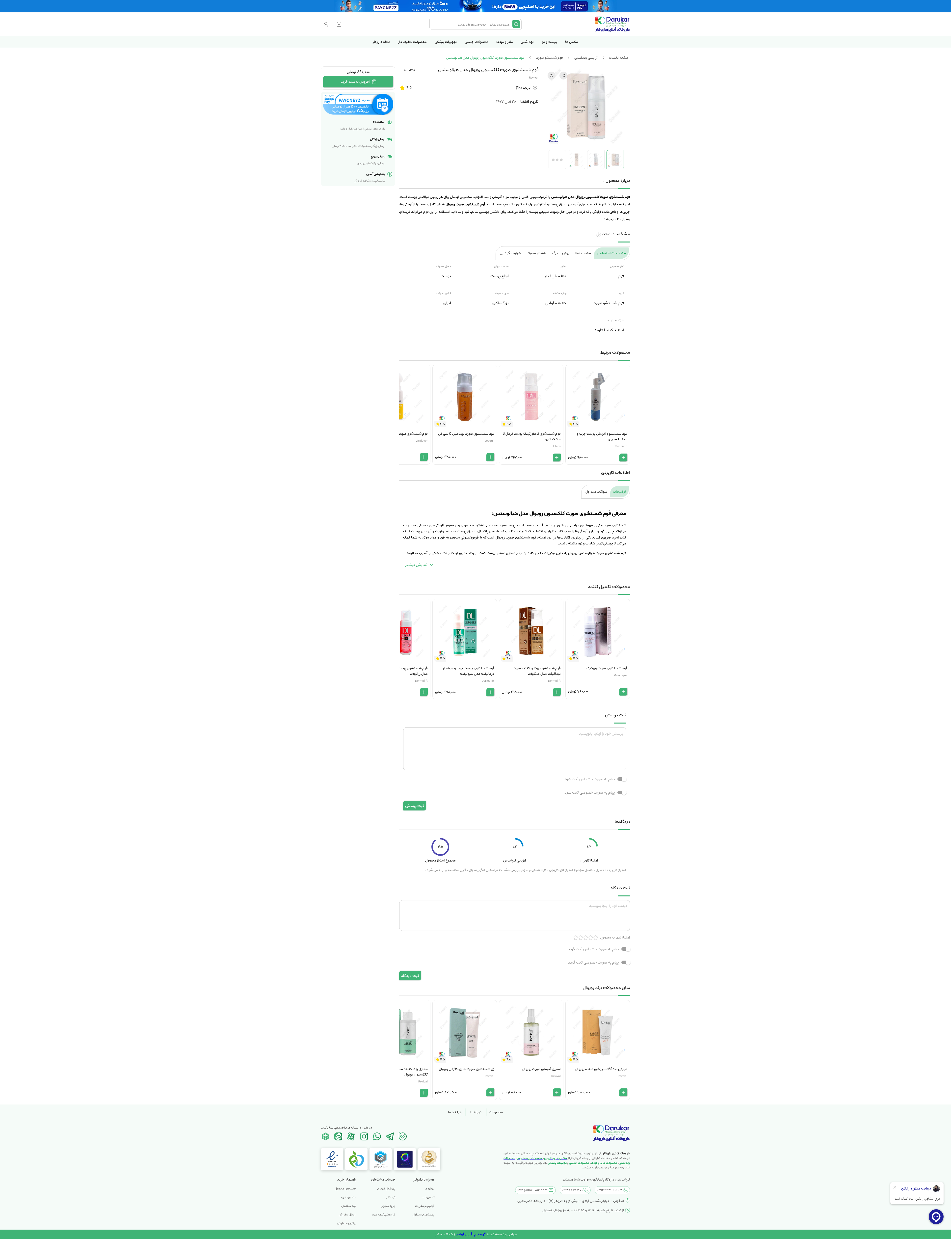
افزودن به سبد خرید (355, 82)
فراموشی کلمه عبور (383, 1214)
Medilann (621, 446)
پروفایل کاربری (386, 1188)
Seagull (489, 440)
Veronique (620, 675)
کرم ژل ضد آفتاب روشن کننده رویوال (601, 1069)
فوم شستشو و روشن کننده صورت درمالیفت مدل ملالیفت (537, 671)
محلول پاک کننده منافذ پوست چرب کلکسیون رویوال (403, 1071)
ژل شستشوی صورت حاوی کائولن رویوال (466, 1069)
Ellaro (557, 446)
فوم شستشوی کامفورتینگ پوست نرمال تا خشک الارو (532, 436)
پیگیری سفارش (346, 1223)
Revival (533, 77)
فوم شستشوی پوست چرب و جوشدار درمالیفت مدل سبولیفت (468, 671)
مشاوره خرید (348, 1197)
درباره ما (475, 1112)
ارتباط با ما (455, 1112)
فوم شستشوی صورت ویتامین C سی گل (466, 434)
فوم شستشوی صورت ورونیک (606, 668)
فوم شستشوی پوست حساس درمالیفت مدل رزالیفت (400, 671)
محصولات (496, 1112)
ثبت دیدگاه (410, 975)
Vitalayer (422, 440)
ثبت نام (390, 1197)
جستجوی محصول (345, 1188)
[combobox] (471, 24)
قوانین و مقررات (424, 1206)
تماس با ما (428, 1197)
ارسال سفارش (347, 1214)
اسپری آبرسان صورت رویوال (541, 1069)
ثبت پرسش (414, 805)
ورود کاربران (388, 1206)
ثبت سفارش (348, 1206)
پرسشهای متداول (423, 1214)
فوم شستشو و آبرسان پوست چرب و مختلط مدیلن (602, 436)
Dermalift (554, 680)
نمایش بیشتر (416, 564)
